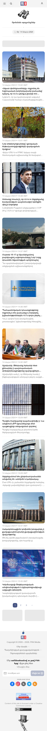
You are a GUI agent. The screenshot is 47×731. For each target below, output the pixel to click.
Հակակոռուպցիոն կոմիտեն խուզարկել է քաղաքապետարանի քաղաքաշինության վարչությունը (23, 532)
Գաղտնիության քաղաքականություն (22, 650)
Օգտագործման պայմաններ (23, 653)
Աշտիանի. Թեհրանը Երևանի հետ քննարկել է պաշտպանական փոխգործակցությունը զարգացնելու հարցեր (20, 368)
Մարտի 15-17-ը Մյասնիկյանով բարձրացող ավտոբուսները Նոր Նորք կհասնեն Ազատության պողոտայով (21, 257)
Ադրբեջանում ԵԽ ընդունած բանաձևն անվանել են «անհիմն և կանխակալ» (21, 477)
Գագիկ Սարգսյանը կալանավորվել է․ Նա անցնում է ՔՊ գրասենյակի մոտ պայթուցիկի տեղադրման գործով (23, 423)
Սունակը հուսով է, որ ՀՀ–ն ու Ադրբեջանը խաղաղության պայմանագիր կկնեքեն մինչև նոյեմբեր (23, 202)
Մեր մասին (22, 646)
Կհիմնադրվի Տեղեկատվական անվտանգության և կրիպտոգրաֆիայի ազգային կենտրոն (22, 587)
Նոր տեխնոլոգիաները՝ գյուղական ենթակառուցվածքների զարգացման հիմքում (21, 146)
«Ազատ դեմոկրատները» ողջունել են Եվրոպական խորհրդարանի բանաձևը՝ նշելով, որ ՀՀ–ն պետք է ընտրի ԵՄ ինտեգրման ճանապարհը (22, 91)
